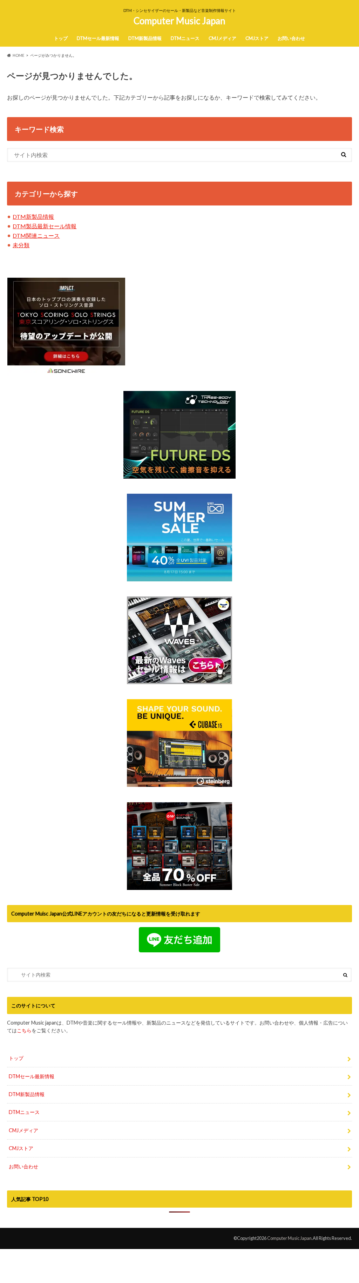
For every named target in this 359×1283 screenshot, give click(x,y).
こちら (24, 1030)
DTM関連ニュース (36, 235)
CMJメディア (222, 38)
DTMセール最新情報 (98, 38)
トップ (61, 38)
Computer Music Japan (179, 20)
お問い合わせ (291, 38)
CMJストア (257, 38)
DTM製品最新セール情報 (44, 226)
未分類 (21, 245)
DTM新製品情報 (145, 38)
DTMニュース (185, 38)
